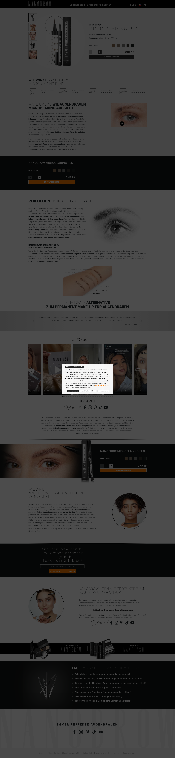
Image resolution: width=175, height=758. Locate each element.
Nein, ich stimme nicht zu (88, 391)
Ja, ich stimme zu (73, 391)
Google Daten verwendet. (102, 385)
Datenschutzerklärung (74, 367)
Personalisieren (103, 391)
